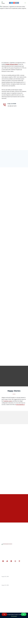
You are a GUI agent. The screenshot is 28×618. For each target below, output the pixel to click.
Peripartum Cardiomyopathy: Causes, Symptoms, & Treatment (13, 478)
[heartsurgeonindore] (3, 2)
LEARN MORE (9, 187)
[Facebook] (10, 3)
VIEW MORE (9, 452)
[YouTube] (14, 3)
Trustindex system (7, 401)
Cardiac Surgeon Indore (12, 64)
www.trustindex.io (20, 404)
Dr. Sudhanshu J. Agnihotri (14, 317)
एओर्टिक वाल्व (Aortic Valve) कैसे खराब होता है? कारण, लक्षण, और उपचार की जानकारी (14, 449)
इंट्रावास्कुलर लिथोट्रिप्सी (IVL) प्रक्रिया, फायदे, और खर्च (14, 468)
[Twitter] (12, 3)
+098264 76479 (8, 601)
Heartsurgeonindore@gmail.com (13, 604)
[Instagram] (16, 3)
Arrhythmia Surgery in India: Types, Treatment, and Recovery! (14, 459)
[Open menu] (25, 3)
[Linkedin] (18, 3)
